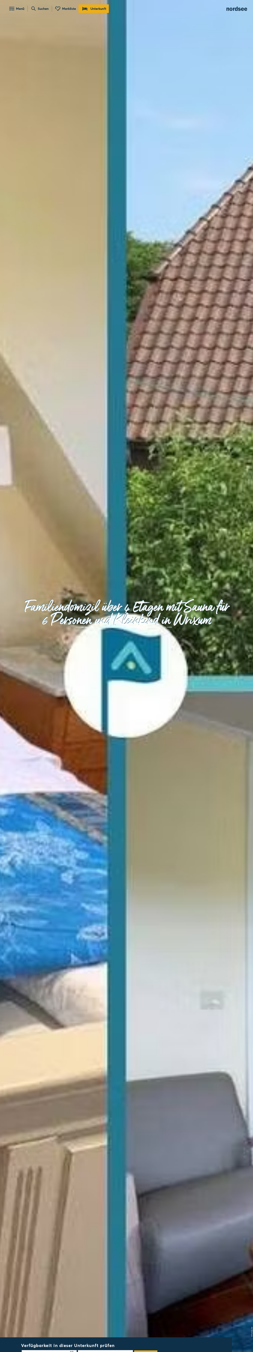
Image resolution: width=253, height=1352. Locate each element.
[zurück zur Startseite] (236, 9)
